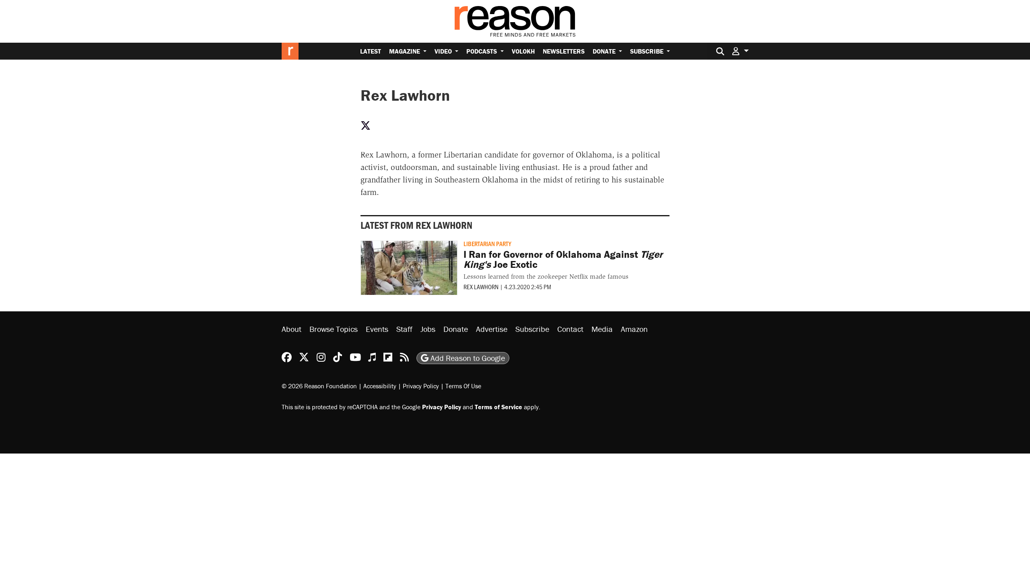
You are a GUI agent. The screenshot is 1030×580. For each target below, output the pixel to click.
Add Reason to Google (466, 358)
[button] (740, 51)
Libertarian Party (487, 243)
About (291, 329)
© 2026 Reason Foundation (319, 386)
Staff (404, 329)
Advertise (491, 329)
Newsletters (564, 51)
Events (377, 329)
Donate (605, 51)
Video (444, 51)
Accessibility (379, 386)
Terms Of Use (463, 386)
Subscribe (647, 51)
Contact (570, 329)
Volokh (523, 51)
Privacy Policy (421, 386)
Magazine (405, 51)
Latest (370, 51)
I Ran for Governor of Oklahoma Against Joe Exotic (563, 259)
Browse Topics (333, 329)
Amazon (634, 329)
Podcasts (482, 51)
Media (602, 329)
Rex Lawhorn (481, 286)
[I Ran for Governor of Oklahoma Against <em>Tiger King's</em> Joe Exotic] (408, 267)
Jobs (427, 329)
